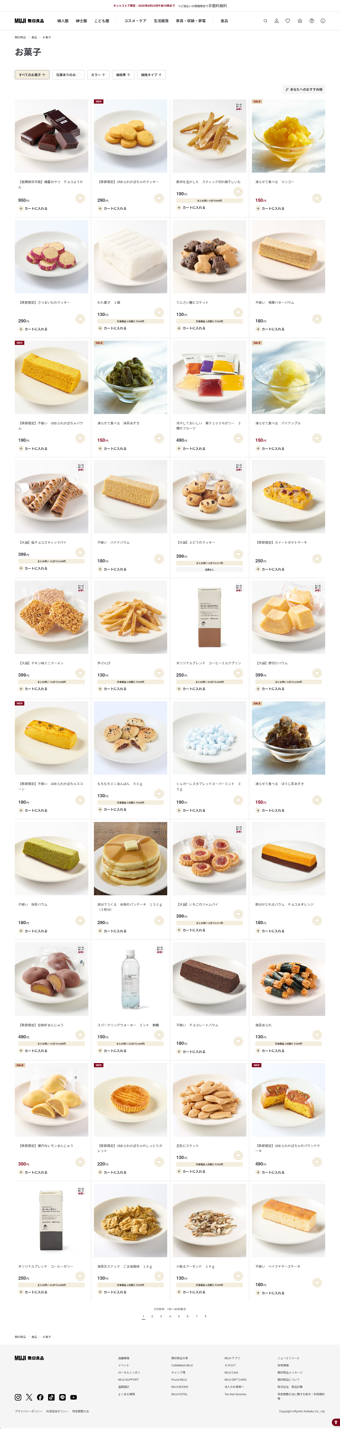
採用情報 (283, 1365)
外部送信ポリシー (57, 1411)
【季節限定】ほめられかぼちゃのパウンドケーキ (287, 1148)
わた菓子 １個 (108, 302)
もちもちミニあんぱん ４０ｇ (120, 783)
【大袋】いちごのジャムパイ (197, 904)
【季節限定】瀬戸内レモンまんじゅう (45, 1145)
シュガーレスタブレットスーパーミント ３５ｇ (208, 786)
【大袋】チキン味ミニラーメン (40, 663)
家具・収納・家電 (191, 20)
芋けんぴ (103, 663)
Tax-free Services (235, 1394)
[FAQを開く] (311, 20)
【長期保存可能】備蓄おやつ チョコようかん (50, 184)
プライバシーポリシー (29, 1411)
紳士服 (81, 20)
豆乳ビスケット (187, 1145)
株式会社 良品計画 (290, 1387)
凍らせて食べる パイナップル (278, 423)
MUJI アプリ (232, 1358)
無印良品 (20, 37)
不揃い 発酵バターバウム (274, 302)
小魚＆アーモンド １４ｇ (195, 1266)
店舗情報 (123, 1358)
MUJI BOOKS (179, 1387)
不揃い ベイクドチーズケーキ (277, 1266)
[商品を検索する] (265, 20)
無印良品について (289, 1379)
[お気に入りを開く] (287, 20)
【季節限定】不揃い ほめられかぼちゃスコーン (50, 786)
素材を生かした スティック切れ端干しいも (208, 181)
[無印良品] (29, 1358)
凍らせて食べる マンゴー (274, 181)
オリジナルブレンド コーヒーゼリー (45, 1266)
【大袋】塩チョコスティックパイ (42, 542)
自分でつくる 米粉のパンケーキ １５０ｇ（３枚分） (129, 907)
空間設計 (123, 1387)
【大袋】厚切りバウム (271, 663)
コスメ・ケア (135, 20)
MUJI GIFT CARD (236, 1379)
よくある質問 (126, 1394)
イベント (123, 1365)
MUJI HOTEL (179, 1394)
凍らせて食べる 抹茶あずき (118, 423)
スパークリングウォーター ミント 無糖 (128, 1025)
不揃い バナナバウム (113, 542)
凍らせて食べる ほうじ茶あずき (279, 783)
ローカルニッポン (129, 1372)
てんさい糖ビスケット (192, 302)
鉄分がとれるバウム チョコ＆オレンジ (284, 904)
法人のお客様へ (234, 1387)
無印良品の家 (179, 1358)
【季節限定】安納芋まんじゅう (41, 1025)
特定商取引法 (80, 1411)
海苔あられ (263, 1025)
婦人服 (62, 20)
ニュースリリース (288, 1358)
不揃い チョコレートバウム (197, 1025)
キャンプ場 (178, 1372)
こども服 (101, 20)
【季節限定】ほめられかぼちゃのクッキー (128, 181)
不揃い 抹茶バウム (32, 904)
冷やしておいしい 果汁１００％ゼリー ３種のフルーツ (208, 425)
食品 (224, 20)
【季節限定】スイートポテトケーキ (281, 542)
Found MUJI (179, 1379)
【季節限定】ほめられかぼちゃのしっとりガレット (129, 1148)
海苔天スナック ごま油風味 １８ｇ (124, 1266)
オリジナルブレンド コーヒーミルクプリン (208, 663)
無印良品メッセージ (290, 1372)
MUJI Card (231, 1372)
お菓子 (47, 37)
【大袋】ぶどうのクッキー (195, 542)
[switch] (80, 198)
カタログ (230, 1365)
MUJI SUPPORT (128, 1379)
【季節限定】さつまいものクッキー (44, 302)
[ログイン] (277, 21)
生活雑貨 (161, 20)
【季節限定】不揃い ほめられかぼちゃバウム (50, 425)
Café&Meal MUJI (182, 1365)
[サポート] (323, 21)
